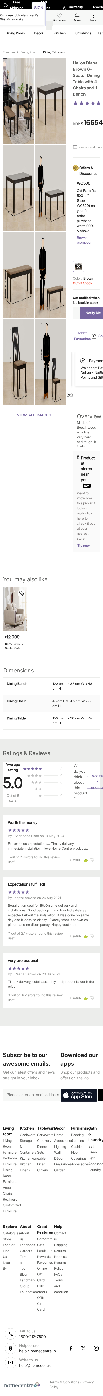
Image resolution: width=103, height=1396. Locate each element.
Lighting (60, 1147)
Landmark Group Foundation (28, 1286)
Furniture (9, 52)
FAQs (58, 1274)
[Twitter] (83, 1348)
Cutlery (42, 1170)
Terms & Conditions (64, 1382)
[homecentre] (23, 1384)
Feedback (27, 1245)
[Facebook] (70, 1348)
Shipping (60, 1245)
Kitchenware (29, 1158)
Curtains (77, 1141)
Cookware (27, 1135)
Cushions (78, 1147)
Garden (59, 1170)
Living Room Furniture (10, 1146)
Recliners (10, 1199)
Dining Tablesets (54, 52)
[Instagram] (96, 1348)
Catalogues (11, 1233)
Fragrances (63, 1164)
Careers (26, 1251)
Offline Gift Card (42, 1303)
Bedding (77, 1135)
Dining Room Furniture (10, 1176)
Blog (23, 1274)
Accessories (80, 1164)
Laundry (94, 1170)
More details (15, 19)
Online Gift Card (42, 1274)
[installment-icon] (76, 147)
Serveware (45, 1135)
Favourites (45, 1262)
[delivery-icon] (83, 361)
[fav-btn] (21, 593)
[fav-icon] (59, 16)
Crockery (44, 1141)
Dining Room (29, 52)
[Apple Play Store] (78, 1095)
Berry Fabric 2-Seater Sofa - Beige (14, 646)
